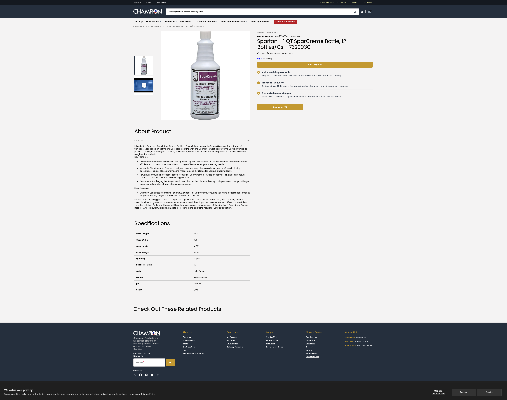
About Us (137, 2)
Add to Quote (315, 64)
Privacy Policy (189, 340)
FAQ (184, 350)
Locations (368, 3)
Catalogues (232, 343)
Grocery (309, 347)
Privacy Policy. (148, 394)
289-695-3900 (364, 345)
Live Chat (342, 3)
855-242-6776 (363, 337)
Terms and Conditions (193, 353)
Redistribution (312, 356)
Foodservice (311, 337)
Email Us (355, 3)
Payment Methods (274, 347)
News (148, 2)
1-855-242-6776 (327, 3)
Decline (489, 392)
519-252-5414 (361, 341)
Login (259, 58)
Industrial (310, 343)
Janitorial (310, 340)
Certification (161, 2)
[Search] (355, 12)
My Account (232, 337)
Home (136, 26)
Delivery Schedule (235, 347)
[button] (362, 12)
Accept (464, 392)
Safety (309, 350)
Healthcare (311, 353)
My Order (231, 340)
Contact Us (271, 337)
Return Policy (272, 340)
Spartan (146, 26)
